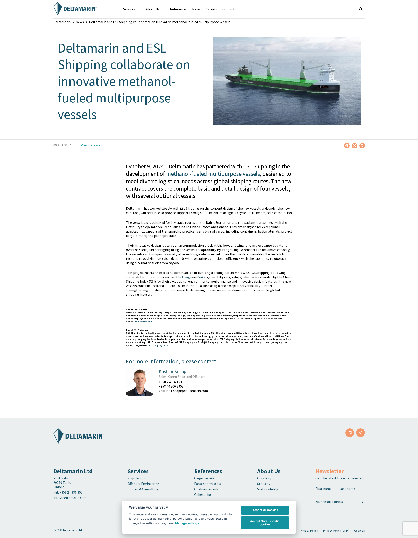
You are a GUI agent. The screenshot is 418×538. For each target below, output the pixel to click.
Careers (211, 9)
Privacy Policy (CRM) (336, 531)
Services (129, 9)
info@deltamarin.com (69, 498)
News (196, 9)
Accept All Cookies (265, 510)
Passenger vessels (207, 483)
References (178, 9)
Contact (228, 9)
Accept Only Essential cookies (265, 522)
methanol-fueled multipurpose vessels (213, 173)
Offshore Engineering (143, 483)
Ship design (136, 478)
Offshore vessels (206, 489)
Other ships (203, 494)
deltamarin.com (143, 321)
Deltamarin (62, 22)
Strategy (263, 483)
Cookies (359, 531)
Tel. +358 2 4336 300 (68, 492)
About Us (152, 9)
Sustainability (267, 489)
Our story (264, 478)
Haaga (187, 277)
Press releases (91, 145)
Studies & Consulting (143, 489)
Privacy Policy (309, 531)
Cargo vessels (204, 478)
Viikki (202, 277)
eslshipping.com (158, 345)
